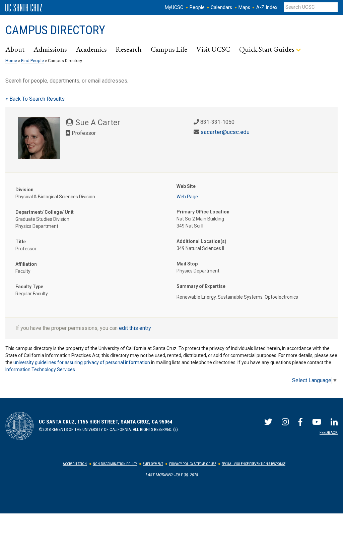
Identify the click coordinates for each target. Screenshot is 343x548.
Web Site (186, 186)
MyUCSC (174, 7)
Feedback (329, 432)
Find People (32, 60)
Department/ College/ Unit (44, 212)
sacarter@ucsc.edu (225, 132)
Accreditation (75, 464)
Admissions (50, 49)
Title (20, 241)
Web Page (187, 196)
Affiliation (26, 264)
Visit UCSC (213, 49)
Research (129, 49)
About (14, 49)
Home (11, 60)
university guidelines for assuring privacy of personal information (81, 362)
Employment (153, 464)
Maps (244, 7)
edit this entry (135, 328)
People (197, 7)
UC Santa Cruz (23, 8)
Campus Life (169, 49)
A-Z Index (266, 7)
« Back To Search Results (35, 99)
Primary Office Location (203, 211)
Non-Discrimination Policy (115, 464)
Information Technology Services (40, 369)
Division (24, 189)
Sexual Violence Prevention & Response (253, 464)
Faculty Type (29, 286)
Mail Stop (187, 263)
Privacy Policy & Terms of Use (192, 464)
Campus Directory (55, 30)
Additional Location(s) (201, 241)
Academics (91, 49)
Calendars (221, 7)
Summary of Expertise (201, 286)
